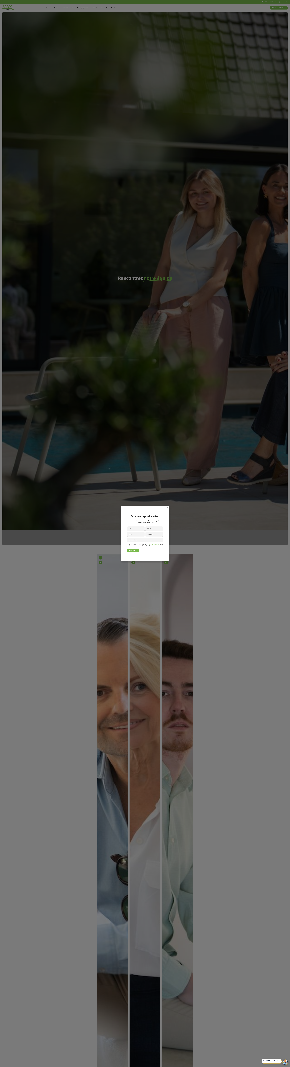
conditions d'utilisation (132, 546)
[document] (145, 533)
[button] (167, 507)
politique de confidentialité (152, 544)
